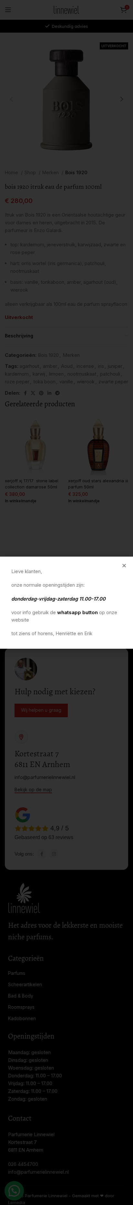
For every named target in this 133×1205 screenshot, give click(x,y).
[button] (124, 565)
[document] (66, 602)
